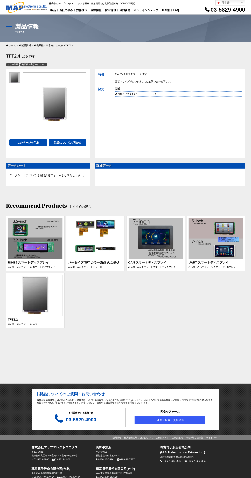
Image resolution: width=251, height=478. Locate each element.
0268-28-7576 (106, 459)
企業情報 (96, 10)
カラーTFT (12, 64)
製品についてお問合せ (67, 142)
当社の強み (66, 10)
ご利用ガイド (162, 437)
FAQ (176, 10)
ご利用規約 (177, 437)
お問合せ (124, 10)
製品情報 (26, 45)
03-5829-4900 (228, 9)
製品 (53, 10)
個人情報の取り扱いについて (138, 437)
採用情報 (110, 10)
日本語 (225, 2)
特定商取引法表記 (194, 437)
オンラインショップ (146, 10)
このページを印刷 (28, 142)
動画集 (166, 10)
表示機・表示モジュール (49, 45)
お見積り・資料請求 (171, 420)
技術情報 (81, 10)
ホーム (12, 45)
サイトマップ (212, 437)
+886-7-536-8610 (171, 461)
